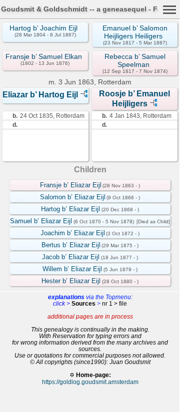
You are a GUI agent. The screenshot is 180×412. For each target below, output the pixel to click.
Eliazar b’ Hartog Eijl (40, 94)
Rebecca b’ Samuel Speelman (135, 60)
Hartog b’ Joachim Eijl (44, 28)
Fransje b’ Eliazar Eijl (71, 185)
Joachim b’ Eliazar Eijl (72, 233)
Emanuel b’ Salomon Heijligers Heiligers (135, 32)
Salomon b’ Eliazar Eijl (73, 197)
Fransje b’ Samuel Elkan (44, 56)
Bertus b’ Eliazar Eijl (71, 245)
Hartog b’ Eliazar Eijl (70, 209)
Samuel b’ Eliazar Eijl (41, 221)
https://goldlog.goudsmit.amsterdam (90, 382)
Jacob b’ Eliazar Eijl (71, 257)
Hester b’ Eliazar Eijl (71, 281)
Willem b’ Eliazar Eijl (72, 269)
